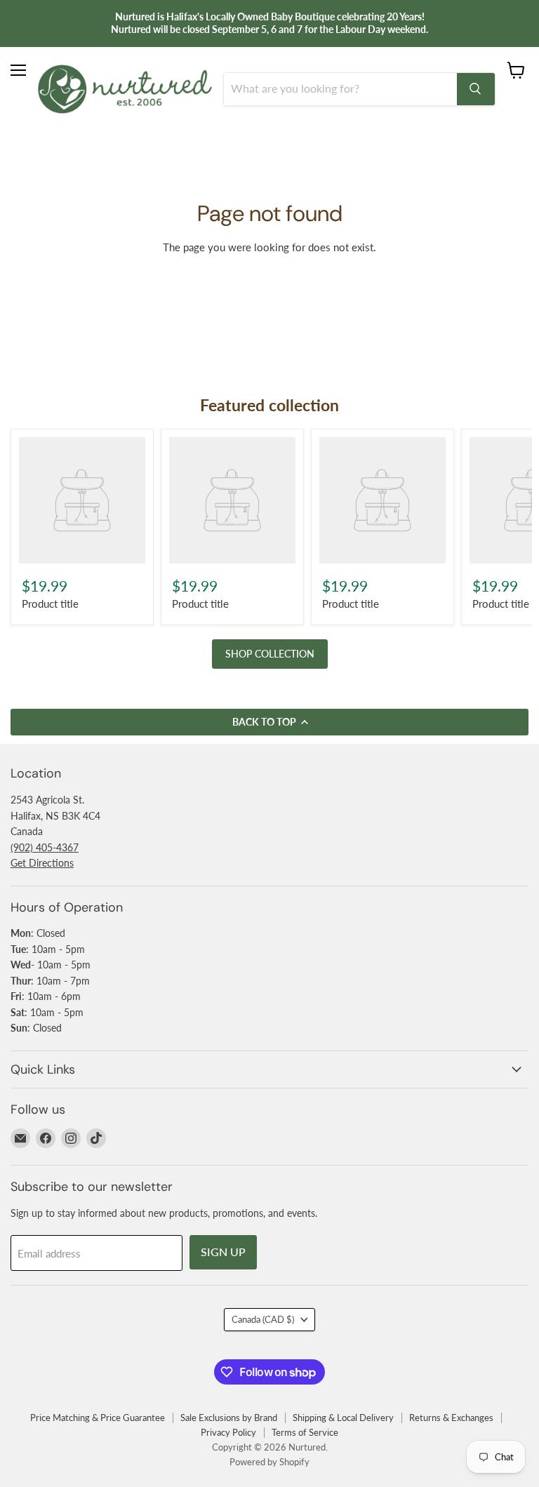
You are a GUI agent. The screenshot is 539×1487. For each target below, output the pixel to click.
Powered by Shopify (269, 1461)
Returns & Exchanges (451, 1417)
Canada (263, 1319)
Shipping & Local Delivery (343, 1417)
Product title (50, 603)
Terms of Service (305, 1432)
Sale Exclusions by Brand (228, 1417)
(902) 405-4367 (45, 847)
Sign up (223, 1251)
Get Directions (42, 863)
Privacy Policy (228, 1432)
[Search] (476, 89)
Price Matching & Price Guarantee (97, 1417)
